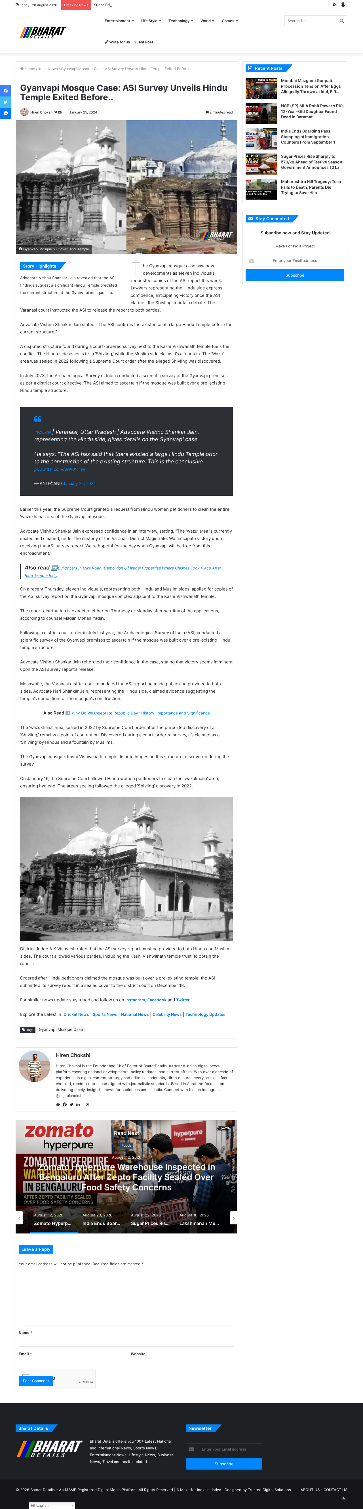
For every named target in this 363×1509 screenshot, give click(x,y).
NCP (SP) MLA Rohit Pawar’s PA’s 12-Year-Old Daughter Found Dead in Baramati (312, 111)
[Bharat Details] (42, 31)
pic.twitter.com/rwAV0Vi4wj (59, 469)
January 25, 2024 (79, 483)
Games (228, 20)
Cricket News (76, 1014)
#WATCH (42, 432)
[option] (126, 1176)
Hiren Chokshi (41, 112)
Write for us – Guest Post (130, 42)
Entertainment (117, 20)
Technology (178, 20)
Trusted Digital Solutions (269, 1489)
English (41, 1505)
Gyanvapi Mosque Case (61, 1029)
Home (29, 68)
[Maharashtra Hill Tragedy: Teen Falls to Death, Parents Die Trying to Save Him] (261, 189)
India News (48, 68)
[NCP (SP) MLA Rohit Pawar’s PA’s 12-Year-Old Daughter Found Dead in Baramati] (261, 113)
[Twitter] (72, 1105)
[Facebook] (66, 1105)
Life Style (149, 20)
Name (25, 1332)
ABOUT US (310, 1489)
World (206, 20)
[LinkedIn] (79, 1105)
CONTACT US (335, 1489)
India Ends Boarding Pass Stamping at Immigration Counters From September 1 (126, 1177)
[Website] (59, 1105)
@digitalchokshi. (70, 1095)
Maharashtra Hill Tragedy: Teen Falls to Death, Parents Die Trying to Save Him (311, 187)
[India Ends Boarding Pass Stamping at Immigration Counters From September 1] (261, 139)
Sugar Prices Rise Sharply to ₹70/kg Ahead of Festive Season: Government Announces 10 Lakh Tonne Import (190, 5)
